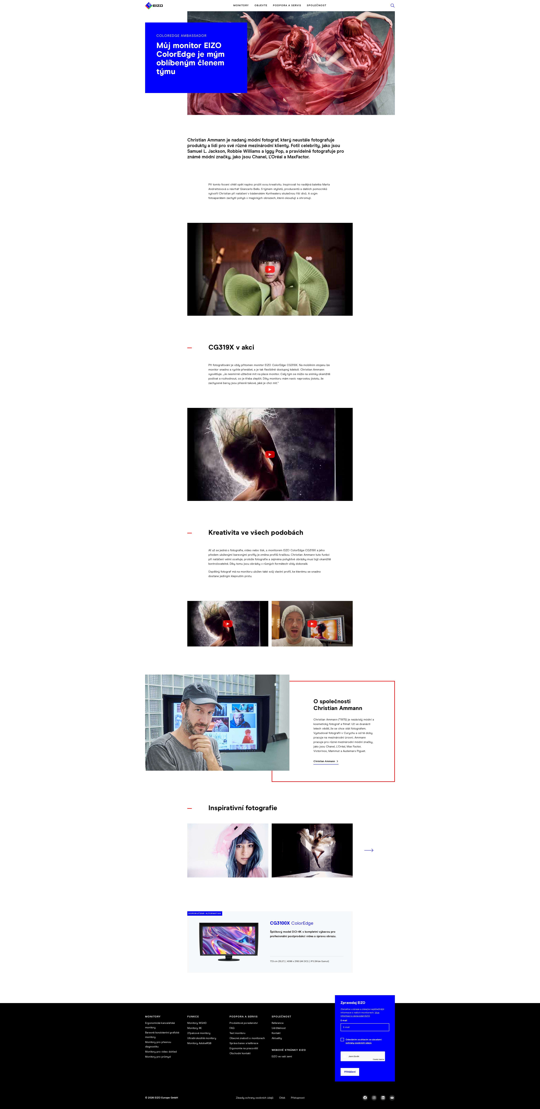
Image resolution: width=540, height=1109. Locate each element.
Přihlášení (350, 1072)
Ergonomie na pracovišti (244, 1048)
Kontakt (276, 1033)
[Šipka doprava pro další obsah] (368, 850)
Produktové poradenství (244, 1023)
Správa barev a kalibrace (244, 1043)
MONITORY (241, 5)
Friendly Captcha (378, 1059)
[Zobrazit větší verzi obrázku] (227, 850)
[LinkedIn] (383, 1098)
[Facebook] (365, 1098)
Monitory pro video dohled (161, 1052)
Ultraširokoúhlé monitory (201, 1038)
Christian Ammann (324, 761)
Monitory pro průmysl (158, 1057)
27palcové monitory (199, 1033)
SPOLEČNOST (316, 5)
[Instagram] (374, 1098)
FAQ (232, 1028)
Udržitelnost (279, 1028)
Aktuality (277, 1038)
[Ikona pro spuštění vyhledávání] (392, 5)
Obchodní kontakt (240, 1053)
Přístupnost (297, 1098)
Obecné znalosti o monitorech (247, 1038)
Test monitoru (238, 1033)
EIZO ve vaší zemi (282, 1056)
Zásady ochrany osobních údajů (255, 1098)
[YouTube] (392, 1098)
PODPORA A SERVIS (287, 5)
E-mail (344, 1020)
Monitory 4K (194, 1028)
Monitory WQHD (197, 1023)
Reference (278, 1023)
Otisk (282, 1098)
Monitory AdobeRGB (199, 1043)
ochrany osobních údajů (358, 1043)
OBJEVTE (261, 5)
